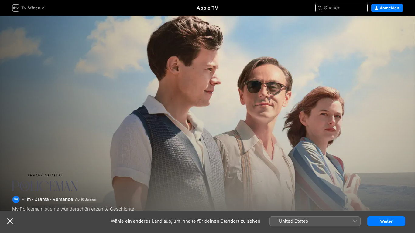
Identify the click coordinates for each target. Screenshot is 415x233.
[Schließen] (10, 221)
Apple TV (207, 8)
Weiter (386, 221)
